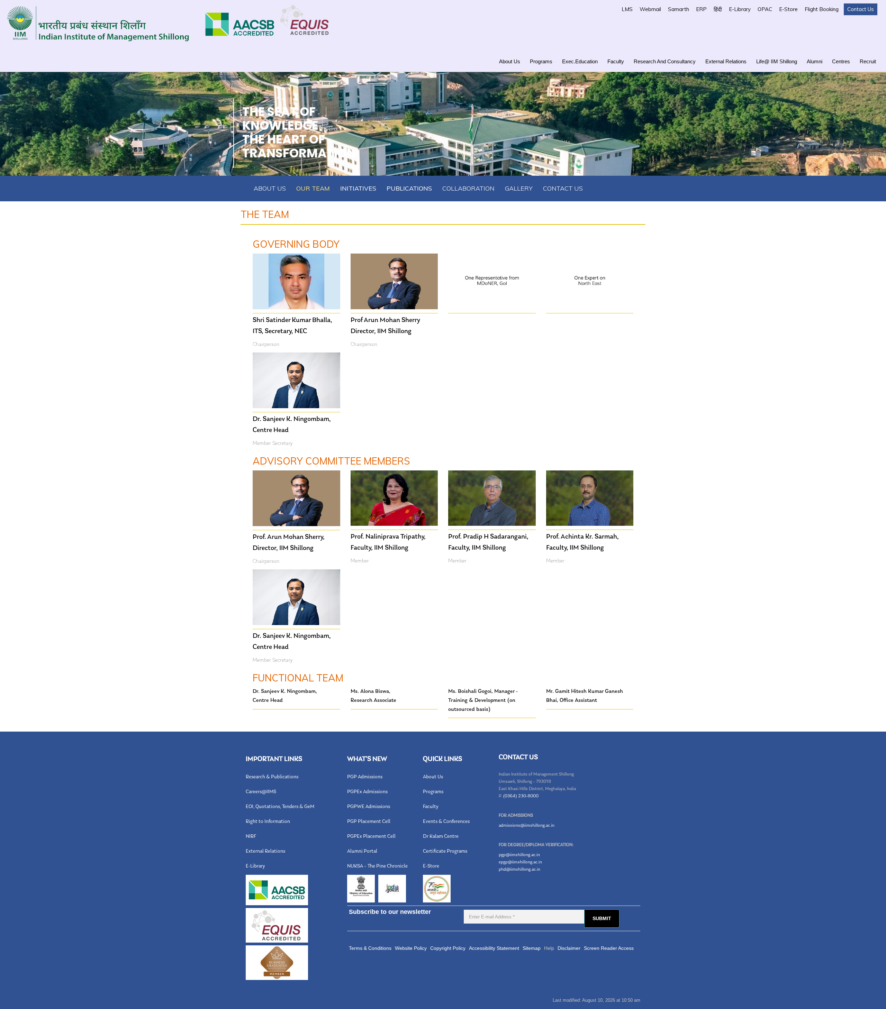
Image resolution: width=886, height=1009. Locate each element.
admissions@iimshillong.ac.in (526, 825)
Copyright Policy (447, 948)
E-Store (788, 9)
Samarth (678, 9)
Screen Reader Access (609, 948)
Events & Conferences (446, 821)
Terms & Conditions (370, 948)
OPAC (765, 9)
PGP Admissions (364, 777)
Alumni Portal (362, 851)
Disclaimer (569, 948)
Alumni (814, 61)
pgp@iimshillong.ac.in (519, 855)
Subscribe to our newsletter (390, 911)
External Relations (726, 61)
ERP (701, 9)
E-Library (740, 9)
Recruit (868, 61)
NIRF (251, 836)
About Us (509, 61)
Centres (841, 61)
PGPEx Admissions (367, 792)
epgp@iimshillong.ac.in (520, 862)
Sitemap (532, 948)
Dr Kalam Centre (441, 836)
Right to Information (268, 821)
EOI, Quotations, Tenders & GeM (280, 806)
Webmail (650, 9)
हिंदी (718, 9)
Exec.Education (580, 61)
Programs (541, 61)
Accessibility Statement (494, 948)
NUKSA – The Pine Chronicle (377, 866)
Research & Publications (272, 777)
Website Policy (411, 948)
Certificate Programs (445, 851)
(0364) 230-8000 (521, 796)
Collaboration (468, 188)
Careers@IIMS (261, 792)
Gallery (519, 188)
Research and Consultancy (665, 61)
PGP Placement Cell (368, 821)
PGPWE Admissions (368, 806)
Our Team (313, 188)
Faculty (615, 61)
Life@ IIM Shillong (776, 61)
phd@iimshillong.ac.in (519, 869)
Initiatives (358, 188)
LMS (627, 9)
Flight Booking (822, 9)
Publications (409, 188)
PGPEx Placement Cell (371, 836)
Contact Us (860, 9)
